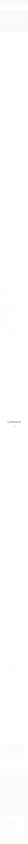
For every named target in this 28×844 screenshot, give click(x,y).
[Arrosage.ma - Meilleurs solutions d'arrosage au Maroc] (14, 422)
